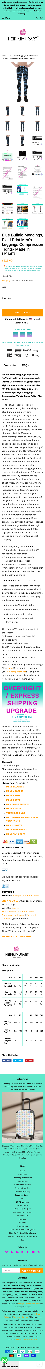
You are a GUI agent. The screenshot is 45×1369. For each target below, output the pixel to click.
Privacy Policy (22, 1181)
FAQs (25, 365)
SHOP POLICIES (10, 901)
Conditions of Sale (22, 1185)
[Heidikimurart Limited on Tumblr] (27, 1253)
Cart (41, 18)
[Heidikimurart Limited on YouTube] (33, 1253)
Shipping (6, 280)
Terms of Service (22, 1188)
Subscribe (31, 1271)
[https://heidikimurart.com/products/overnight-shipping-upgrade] (22, 722)
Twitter (6, 918)
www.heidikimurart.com (21, 911)
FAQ (22, 1198)
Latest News (22, 1079)
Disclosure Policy (22, 1192)
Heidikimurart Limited (30, 1347)
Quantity (6, 298)
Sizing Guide (22, 1205)
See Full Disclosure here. (26, 1339)
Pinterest (31, 915)
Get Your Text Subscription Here (22, 1236)
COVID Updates (22, 1202)
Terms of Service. (20, 1317)
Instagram (19, 915)
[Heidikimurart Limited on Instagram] (22, 1253)
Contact (22, 1219)
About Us (22, 1174)
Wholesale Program (22, 1209)
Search (23, 1171)
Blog (22, 1240)
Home (4, 56)
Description (10, 365)
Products (22, 1223)
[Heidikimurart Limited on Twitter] (6, 1253)
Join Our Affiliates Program (22, 1230)
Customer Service (22, 1195)
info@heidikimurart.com (26, 895)
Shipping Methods (16, 671)
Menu (7, 18)
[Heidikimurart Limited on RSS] (38, 1253)
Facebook (7, 915)
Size (4, 287)
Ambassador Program (22, 1212)
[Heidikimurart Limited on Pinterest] (17, 1253)
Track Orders (22, 1216)
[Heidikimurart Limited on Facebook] (11, 1253)
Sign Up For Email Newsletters (22, 1233)
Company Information (22, 1178)
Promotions (22, 1226)
